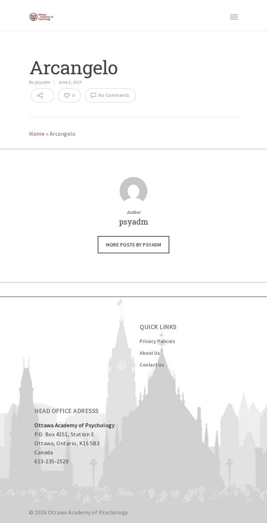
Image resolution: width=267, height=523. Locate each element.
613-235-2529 (51, 461)
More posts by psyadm (133, 245)
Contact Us (152, 365)
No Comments (113, 95)
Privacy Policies (157, 341)
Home (36, 133)
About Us (150, 353)
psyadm (43, 82)
